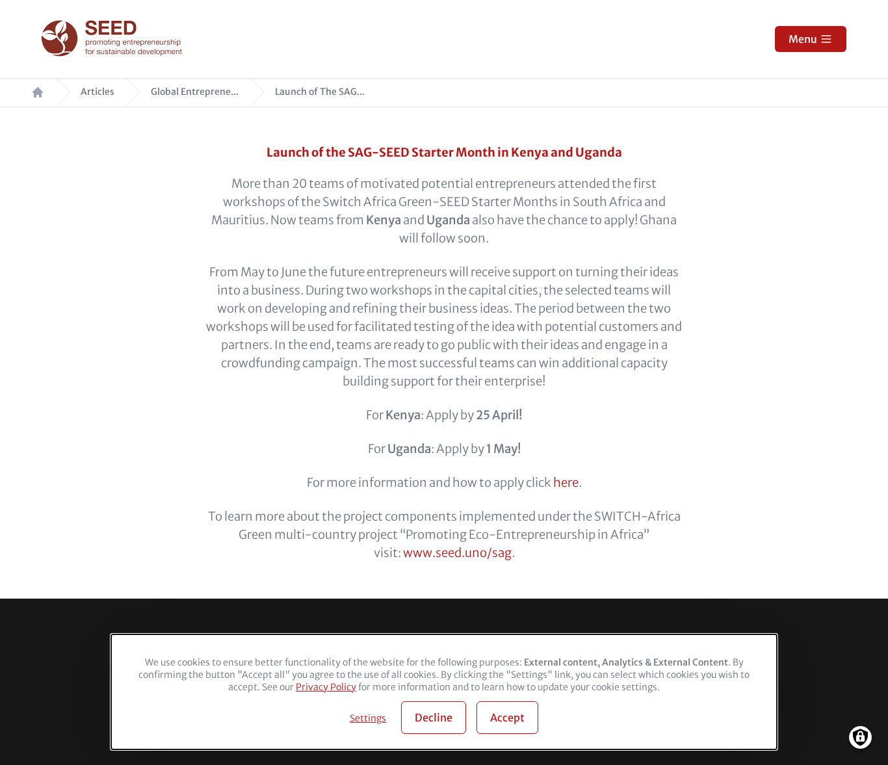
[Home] (113, 39)
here (566, 482)
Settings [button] (368, 718)
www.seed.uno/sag (457, 552)
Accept (507, 717)
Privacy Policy (326, 687)
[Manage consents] (860, 737)
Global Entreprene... (195, 91)
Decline (433, 717)
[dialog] (444, 691)
